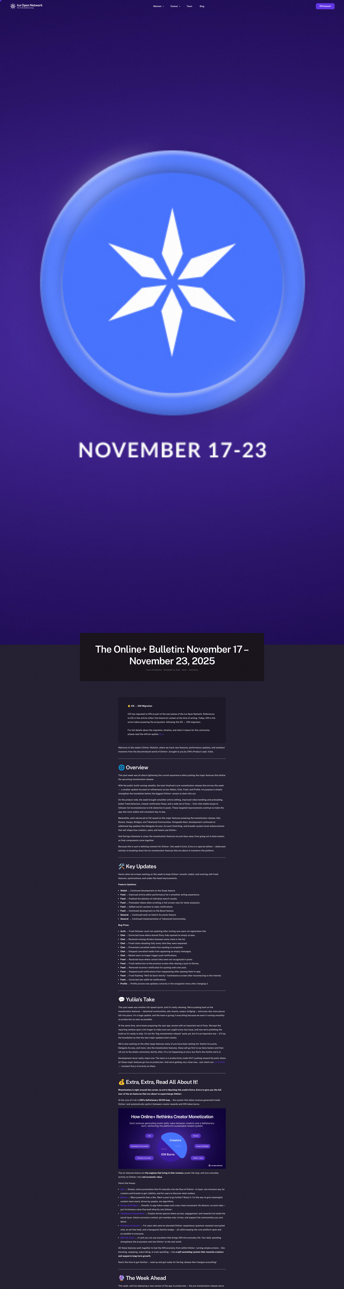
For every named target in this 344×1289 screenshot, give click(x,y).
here (161, 734)
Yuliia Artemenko (153, 670)
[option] (213, 1287)
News (184, 670)
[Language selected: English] (275, 1286)
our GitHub (219, 1062)
